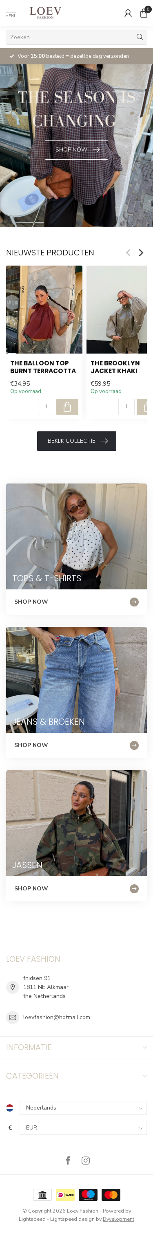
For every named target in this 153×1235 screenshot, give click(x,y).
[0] (143, 13)
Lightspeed (32, 1218)
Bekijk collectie (71, 441)
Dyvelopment (118, 1218)
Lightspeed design (72, 1218)
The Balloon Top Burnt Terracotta (43, 367)
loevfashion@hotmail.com (56, 1017)
